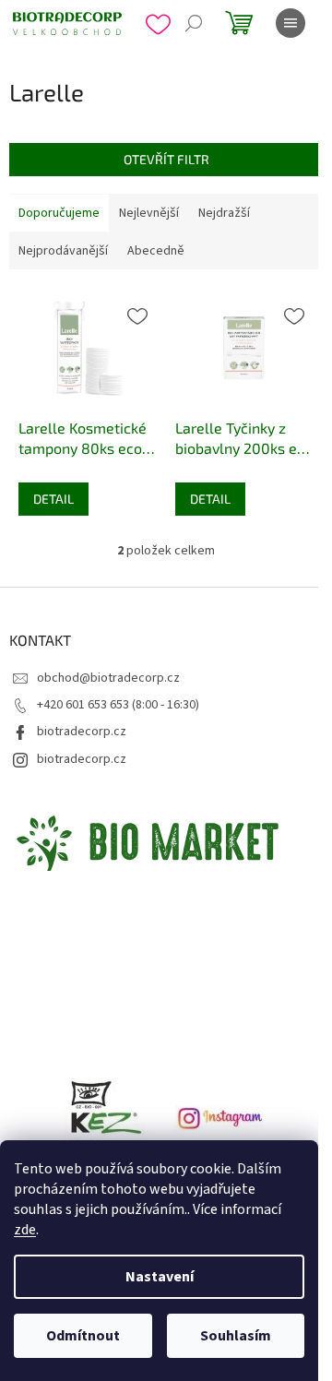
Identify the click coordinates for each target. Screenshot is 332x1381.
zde (25, 1230)
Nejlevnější (149, 213)
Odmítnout (83, 1336)
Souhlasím (235, 1336)
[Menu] (290, 23)
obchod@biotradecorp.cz (108, 678)
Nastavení (159, 1277)
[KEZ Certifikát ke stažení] (111, 1117)
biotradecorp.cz (81, 731)
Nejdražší (224, 213)
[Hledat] (193, 23)
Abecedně (155, 251)
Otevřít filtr (166, 159)
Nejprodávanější (63, 251)
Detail (53, 498)
